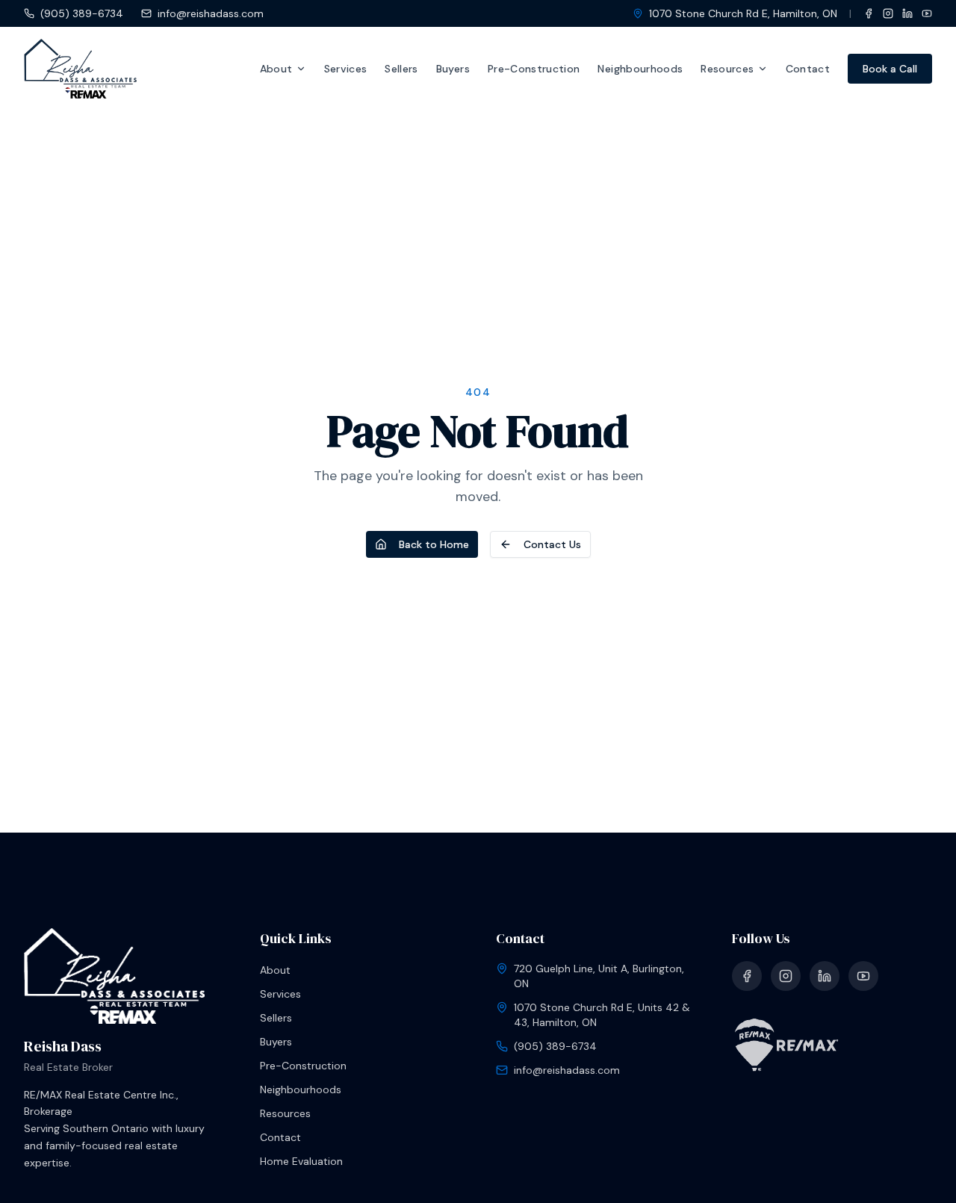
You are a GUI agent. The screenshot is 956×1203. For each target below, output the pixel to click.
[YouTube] (927, 13)
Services (345, 68)
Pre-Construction (534, 68)
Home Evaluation (301, 1161)
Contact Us (552, 544)
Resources (727, 68)
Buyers (453, 68)
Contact (808, 68)
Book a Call (890, 68)
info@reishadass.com (211, 13)
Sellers (401, 68)
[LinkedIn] (907, 13)
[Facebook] (868, 13)
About (276, 68)
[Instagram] (888, 13)
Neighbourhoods (640, 68)
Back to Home (434, 544)
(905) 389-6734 (81, 13)
